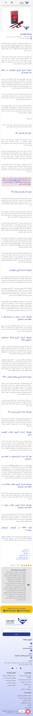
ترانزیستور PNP (14, 465)
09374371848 (10, 611)
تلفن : (30, 646)
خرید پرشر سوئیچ (23, 557)
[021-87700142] (18, 611)
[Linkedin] (20, 668)
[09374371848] (4, 611)
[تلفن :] (31, 643)
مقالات (24, 37)
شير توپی (25, 553)
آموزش (28, 37)
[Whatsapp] (16, 668)
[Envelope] (12, 668)
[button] (11, 2)
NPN (30, 467)
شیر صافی (25, 550)
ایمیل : (30, 654)
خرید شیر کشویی (23, 555)
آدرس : (30, 661)
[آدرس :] (31, 658)
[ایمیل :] (31, 650)
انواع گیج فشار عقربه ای (22, 559)
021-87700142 (24, 611)
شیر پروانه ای (16, 181)
